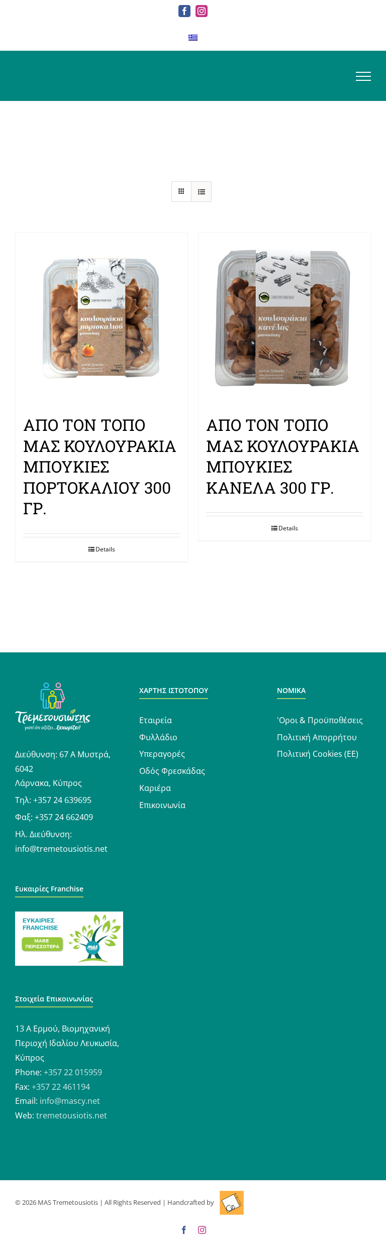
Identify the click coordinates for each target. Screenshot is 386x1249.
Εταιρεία (155, 720)
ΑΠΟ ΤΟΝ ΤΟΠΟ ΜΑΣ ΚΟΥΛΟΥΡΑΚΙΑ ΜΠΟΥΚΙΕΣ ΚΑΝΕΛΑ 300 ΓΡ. (282, 456)
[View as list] (201, 191)
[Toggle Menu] (363, 76)
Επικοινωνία (162, 805)
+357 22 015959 (73, 1072)
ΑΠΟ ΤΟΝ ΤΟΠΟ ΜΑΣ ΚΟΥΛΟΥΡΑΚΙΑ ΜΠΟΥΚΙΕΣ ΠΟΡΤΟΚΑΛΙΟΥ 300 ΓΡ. (99, 466)
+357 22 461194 (61, 1086)
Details (105, 549)
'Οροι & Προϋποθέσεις (320, 720)
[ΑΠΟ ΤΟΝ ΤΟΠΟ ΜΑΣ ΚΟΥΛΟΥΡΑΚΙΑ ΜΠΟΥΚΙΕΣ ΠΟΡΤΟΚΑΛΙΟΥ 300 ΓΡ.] (101, 318)
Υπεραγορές (162, 753)
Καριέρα (155, 787)
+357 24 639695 (62, 800)
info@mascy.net (70, 1100)
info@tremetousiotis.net (61, 848)
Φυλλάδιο (158, 737)
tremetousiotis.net (71, 1115)
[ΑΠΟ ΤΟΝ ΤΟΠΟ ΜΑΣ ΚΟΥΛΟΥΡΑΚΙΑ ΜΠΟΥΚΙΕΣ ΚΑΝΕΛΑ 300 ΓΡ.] (284, 318)
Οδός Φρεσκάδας (172, 770)
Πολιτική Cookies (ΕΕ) (317, 753)
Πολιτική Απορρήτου (317, 737)
